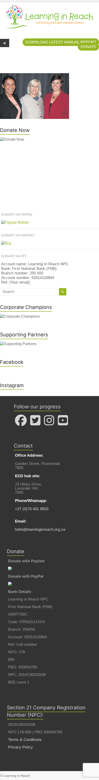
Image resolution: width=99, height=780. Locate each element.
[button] (61, 42)
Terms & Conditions (25, 739)
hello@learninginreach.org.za (40, 529)
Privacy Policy (20, 747)
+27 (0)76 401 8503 (31, 509)
